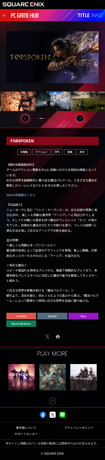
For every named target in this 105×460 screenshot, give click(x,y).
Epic (83, 316)
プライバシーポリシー (79, 427)
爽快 (82, 152)
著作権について (26, 427)
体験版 (24, 152)
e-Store (21, 316)
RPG (57, 152)
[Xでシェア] (53, 416)
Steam (52, 316)
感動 (69, 152)
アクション (41, 152)
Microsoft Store (21, 323)
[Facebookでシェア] (43, 416)
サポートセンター (26, 434)
